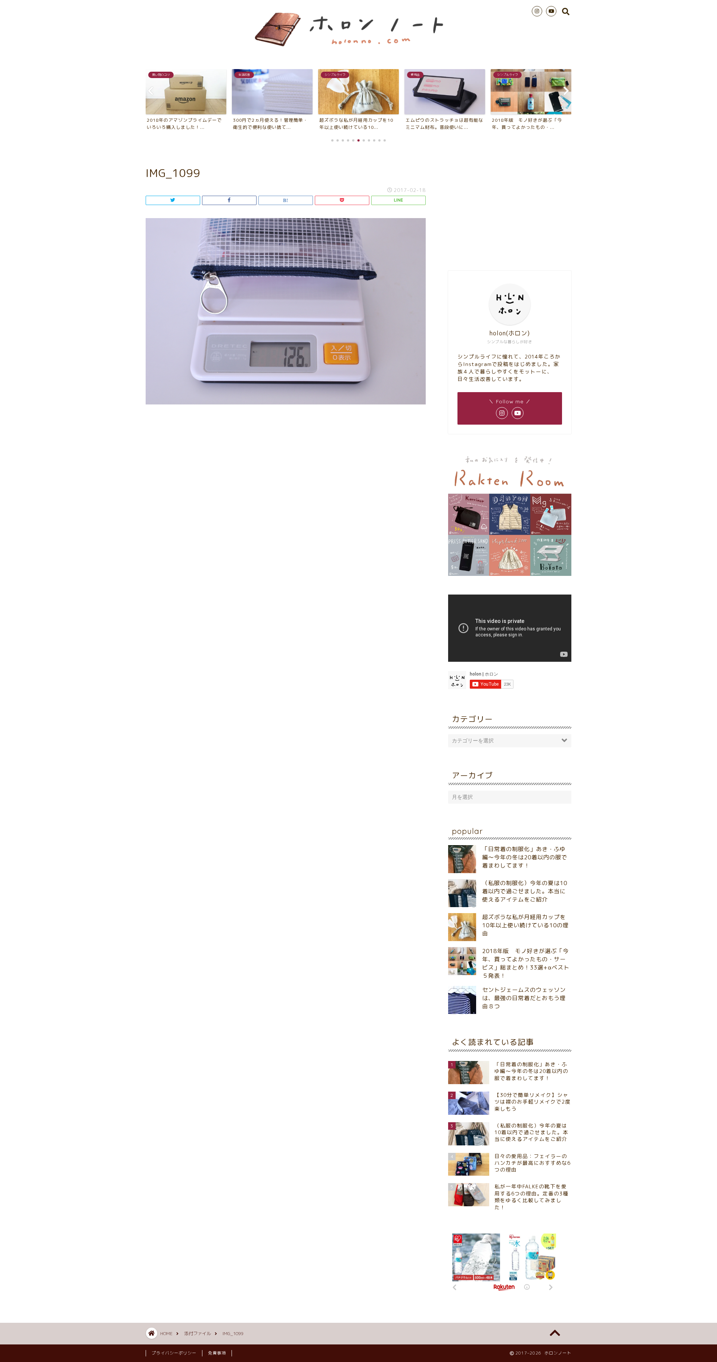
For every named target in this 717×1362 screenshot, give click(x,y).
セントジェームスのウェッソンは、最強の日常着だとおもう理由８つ (524, 998)
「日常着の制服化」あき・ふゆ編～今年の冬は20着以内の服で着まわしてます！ (524, 857)
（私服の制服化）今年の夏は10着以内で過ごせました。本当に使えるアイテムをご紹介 (524, 891)
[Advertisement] (509, 205)
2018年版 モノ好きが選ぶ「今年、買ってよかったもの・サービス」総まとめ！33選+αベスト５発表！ (525, 963)
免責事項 (217, 1353)
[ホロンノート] (358, 50)
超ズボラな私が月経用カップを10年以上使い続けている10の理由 (525, 925)
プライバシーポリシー (174, 1353)
